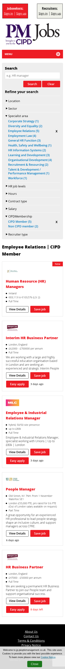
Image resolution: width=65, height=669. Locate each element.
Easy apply (17, 384)
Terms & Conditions (31, 641)
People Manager (20, 489)
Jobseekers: (15, 8)
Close (34, 664)
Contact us (31, 636)
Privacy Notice (31, 645)
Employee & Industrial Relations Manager (26, 415)
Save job (40, 309)
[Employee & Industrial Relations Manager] (12, 403)
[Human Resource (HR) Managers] (12, 272)
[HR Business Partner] (12, 557)
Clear (51, 84)
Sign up (21, 14)
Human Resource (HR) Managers (26, 284)
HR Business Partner (24, 566)
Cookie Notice (48, 657)
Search (32, 84)
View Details (17, 309)
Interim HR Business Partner (32, 337)
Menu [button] (8, 54)
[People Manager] (12, 480)
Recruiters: (50, 8)
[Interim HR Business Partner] (12, 328)
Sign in (8, 14)
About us (31, 632)
